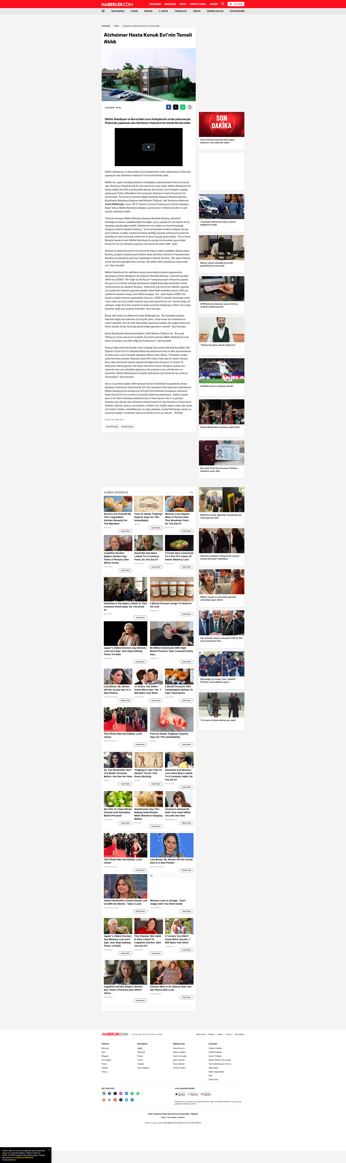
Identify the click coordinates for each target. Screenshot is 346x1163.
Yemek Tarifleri (179, 1068)
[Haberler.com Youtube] (115, 1100)
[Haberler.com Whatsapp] (132, 1093)
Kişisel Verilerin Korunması (220, 1060)
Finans (140, 1056)
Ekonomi (105, 1048)
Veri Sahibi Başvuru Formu (220, 1064)
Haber (163, 1117)
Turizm (140, 1060)
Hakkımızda (200, 1034)
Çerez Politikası (215, 1056)
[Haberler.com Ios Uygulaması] (180, 1094)
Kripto (104, 1064)
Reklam (211, 1034)
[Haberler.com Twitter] (115, 1093)
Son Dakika (106, 1060)
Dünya (104, 1071)
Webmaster (213, 1068)
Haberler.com (179, 1044)
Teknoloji (141, 1052)
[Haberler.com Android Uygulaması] (193, 1094)
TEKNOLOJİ (181, 11)
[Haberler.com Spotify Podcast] (138, 1093)
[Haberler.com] (115, 1034)
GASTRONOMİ (237, 11)
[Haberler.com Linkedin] (126, 1093)
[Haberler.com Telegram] (126, 1100)
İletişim (220, 1034)
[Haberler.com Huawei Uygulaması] (206, 1094)
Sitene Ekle (213, 1079)
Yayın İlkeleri (239, 1034)
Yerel (116, 26)
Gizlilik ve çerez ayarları (154, 1123)
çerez (4, 1153)
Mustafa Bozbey (127, 427)
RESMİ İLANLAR (215, 11)
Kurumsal (213, 1044)
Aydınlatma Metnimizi (24, 1157)
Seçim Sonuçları (180, 1056)
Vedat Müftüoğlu (112, 427)
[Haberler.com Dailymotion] (132, 1100)
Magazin (105, 1056)
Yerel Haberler (143, 1068)
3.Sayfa (105, 1068)
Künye (229, 1034)
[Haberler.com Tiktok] (121, 1100)
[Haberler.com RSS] (104, 1100)
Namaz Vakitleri (179, 1052)
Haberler (105, 1044)
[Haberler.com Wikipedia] (109, 1100)
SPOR (183, 4)
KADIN (134, 11)
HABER (214, 4)
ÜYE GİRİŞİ (238, 4)
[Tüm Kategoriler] (103, 11)
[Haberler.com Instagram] (121, 1093)
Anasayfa (106, 26)
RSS (210, 1075)
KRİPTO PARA (198, 4)
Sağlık (139, 1048)
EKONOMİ (155, 4)
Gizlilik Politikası (215, 1052)
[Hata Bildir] (167, 1123)
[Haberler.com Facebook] (109, 1093)
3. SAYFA (163, 11)
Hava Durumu (179, 1048)
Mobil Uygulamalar (216, 1071)
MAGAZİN (170, 4)
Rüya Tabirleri (178, 1064)
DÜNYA (197, 11)
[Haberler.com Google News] (104, 1093)
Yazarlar (140, 1064)
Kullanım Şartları (215, 1048)
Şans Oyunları (179, 1060)
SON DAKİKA (118, 11)
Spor (104, 1052)
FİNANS (148, 11)
